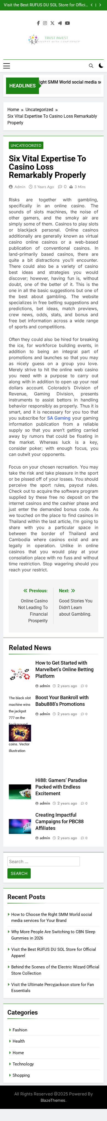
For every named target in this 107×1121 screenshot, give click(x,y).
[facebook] (38, 23)
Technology (23, 1064)
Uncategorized (26, 145)
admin (20, 186)
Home (18, 1052)
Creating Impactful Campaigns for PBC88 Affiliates (59, 821)
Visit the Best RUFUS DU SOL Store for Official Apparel (46, 5)
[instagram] (45, 23)
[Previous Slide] (91, 5)
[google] (59, 23)
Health (19, 1041)
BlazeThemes (53, 1100)
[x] (52, 23)
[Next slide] (100, 5)
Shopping (21, 1075)
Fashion (20, 1030)
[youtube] (67, 23)
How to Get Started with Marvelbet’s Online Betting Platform (64, 669)
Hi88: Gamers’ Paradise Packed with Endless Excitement (61, 787)
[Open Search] (91, 66)
